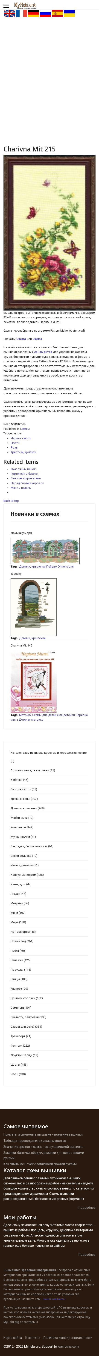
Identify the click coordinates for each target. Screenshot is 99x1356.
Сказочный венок (23, 469)
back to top (11, 500)
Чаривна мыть (21, 438)
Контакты (32, 1338)
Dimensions (66, 566)
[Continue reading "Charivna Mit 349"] (49, 681)
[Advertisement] (49, 69)
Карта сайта (12, 1338)
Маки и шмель (21, 488)
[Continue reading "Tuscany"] (49, 607)
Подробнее (87, 1207)
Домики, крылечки (32, 566)
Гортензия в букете (24, 473)
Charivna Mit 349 (21, 645)
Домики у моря (21, 533)
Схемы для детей (44, 715)
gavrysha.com (68, 1346)
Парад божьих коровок (27, 483)
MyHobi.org (11, 1322)
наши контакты (54, 1299)
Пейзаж (51, 566)
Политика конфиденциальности (68, 1338)
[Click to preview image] (49, 233)
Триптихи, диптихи (23, 452)
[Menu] (6, 6)
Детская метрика (31, 719)
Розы (14, 447)
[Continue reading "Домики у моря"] (49, 551)
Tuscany (16, 573)
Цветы (25, 428)
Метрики (25, 715)
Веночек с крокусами (26, 478)
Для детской (66, 715)
